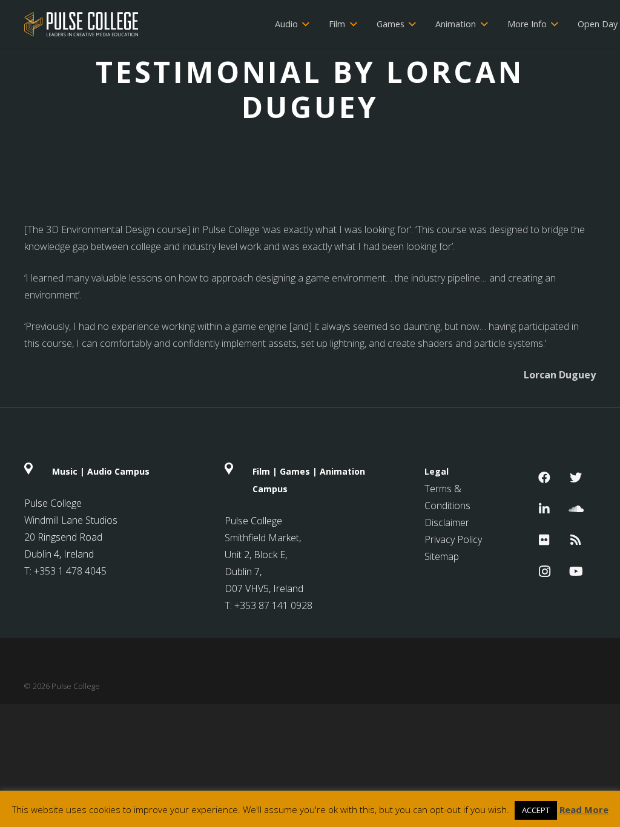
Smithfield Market (262, 537)
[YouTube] (576, 571)
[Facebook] (544, 478)
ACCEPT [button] (536, 810)
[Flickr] (544, 540)
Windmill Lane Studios (70, 520)
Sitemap (441, 556)
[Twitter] (576, 478)
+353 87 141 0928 (273, 605)
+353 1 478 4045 (70, 571)
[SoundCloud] (576, 509)
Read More (583, 809)
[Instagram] (544, 571)
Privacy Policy (453, 539)
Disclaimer (446, 522)
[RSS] (576, 540)
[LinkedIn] (544, 509)
